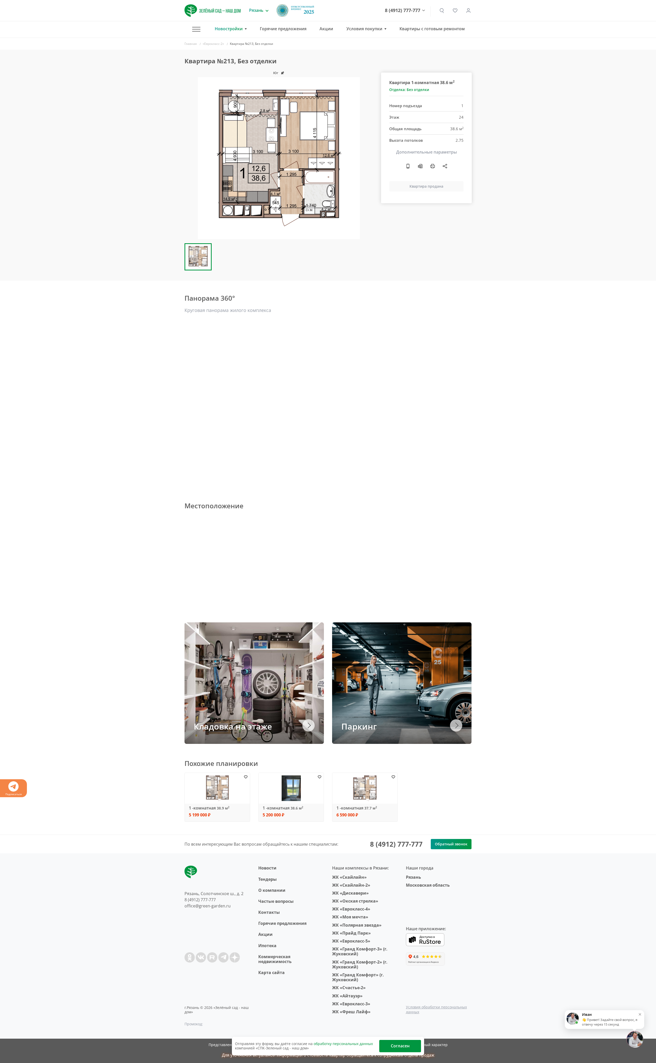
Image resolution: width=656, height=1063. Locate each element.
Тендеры (267, 879)
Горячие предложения (283, 29)
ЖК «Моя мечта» (350, 917)
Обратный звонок (451, 844)
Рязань (413, 877)
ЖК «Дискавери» (350, 893)
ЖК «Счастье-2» (349, 987)
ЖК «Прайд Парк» (351, 933)
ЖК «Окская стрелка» (355, 901)
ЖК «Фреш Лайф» (351, 1012)
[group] (278, 158)
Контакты (269, 912)
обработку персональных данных (343, 1043)
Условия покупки (364, 28)
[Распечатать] (432, 166)
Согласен (400, 1046)
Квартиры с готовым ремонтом (432, 29)
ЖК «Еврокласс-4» (351, 909)
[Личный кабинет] (468, 10)
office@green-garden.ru (207, 906)
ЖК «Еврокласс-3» (351, 1004)
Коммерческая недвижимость (275, 959)
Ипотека (267, 945)
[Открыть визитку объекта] (408, 166)
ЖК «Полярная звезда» (357, 925)
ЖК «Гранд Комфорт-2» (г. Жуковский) (359, 964)
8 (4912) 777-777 (402, 10)
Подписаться (13, 794)
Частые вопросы (276, 901)
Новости (267, 868)
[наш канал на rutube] (212, 957)
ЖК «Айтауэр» (347, 996)
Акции (326, 29)
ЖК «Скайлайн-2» (351, 885)
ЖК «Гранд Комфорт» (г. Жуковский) (358, 977)
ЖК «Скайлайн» (349, 877)
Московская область (428, 885)
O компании (271, 890)
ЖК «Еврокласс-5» (351, 941)
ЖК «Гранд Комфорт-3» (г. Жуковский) (359, 951)
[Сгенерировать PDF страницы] (420, 166)
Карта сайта (271, 972)
